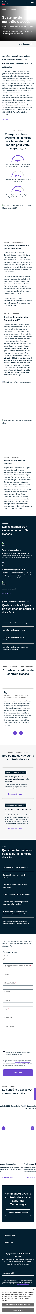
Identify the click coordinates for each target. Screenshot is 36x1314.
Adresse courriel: (10, 1273)
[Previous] (15, 733)
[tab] (18, 622)
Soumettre (18, 1073)
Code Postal (8, 1017)
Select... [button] (5, 1007)
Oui (7, 955)
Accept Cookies (18, 1310)
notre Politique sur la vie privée (22, 1062)
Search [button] (28, 3)
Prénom (7, 974)
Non (7, 959)
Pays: (6, 1009)
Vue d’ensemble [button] (25, 44)
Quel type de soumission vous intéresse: (17, 966)
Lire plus (5, 119)
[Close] (33, 1289)
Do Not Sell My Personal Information (18, 1304)
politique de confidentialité (23, 1284)
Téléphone (8, 1000)
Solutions (13, 9)
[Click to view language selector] (24, 3)
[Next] (21, 733)
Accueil (4, 9)
